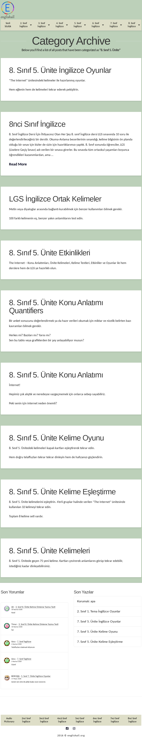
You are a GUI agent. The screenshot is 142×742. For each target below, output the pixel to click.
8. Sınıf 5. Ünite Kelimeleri (49, 550)
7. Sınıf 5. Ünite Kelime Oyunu (97, 631)
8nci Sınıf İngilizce (37, 124)
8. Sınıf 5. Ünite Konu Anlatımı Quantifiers (56, 306)
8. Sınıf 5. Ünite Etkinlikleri (49, 252)
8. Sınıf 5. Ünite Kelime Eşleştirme (62, 491)
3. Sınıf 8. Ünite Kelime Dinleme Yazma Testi (35, 607)
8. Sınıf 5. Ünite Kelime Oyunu (56, 438)
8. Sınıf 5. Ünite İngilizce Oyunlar (60, 70)
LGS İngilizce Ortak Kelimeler (55, 199)
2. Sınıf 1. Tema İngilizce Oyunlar (98, 611)
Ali (12, 607)
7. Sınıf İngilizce (24, 642)
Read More (18, 164)
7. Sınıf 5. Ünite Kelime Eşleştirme (100, 641)
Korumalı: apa (86, 601)
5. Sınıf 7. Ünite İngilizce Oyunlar (36, 676)
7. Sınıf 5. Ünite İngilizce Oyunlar (99, 621)
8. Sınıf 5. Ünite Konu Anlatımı (56, 375)
